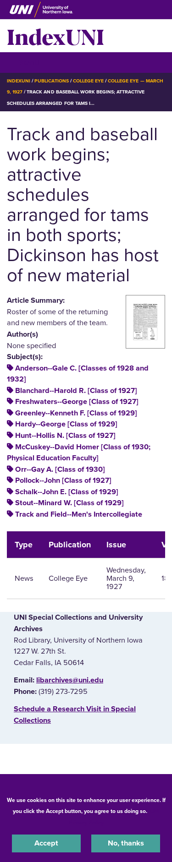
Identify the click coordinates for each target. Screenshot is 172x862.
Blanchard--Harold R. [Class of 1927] (76, 390)
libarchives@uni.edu (69, 680)
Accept (46, 843)
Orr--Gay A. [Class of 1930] (60, 469)
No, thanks (126, 843)
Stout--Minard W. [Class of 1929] (69, 502)
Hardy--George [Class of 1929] (66, 424)
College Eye (88, 81)
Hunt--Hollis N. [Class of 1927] (65, 435)
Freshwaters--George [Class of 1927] (77, 401)
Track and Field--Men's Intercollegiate (78, 514)
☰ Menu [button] (23, 62)
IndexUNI (55, 35)
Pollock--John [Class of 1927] (63, 480)
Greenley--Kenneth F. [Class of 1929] (76, 413)
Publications (51, 81)
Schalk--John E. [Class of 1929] (66, 491)
